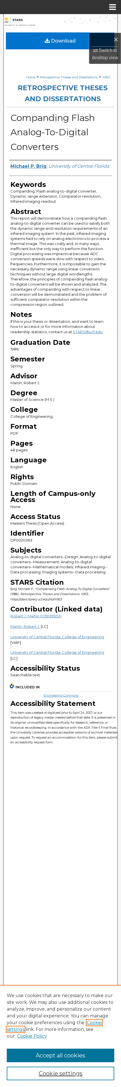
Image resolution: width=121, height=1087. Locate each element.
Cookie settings (60, 1073)
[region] (60, 1036)
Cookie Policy (32, 1036)
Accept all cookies (60, 1055)
